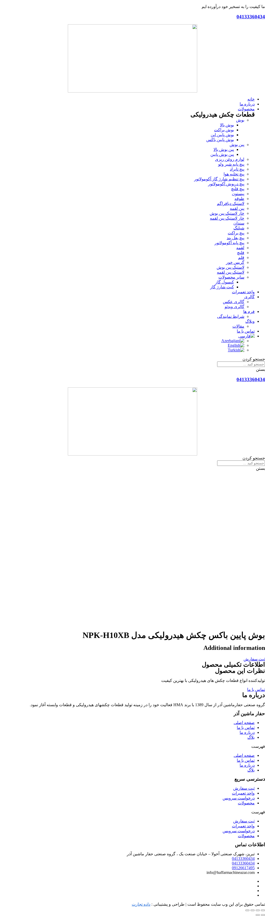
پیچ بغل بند (235, 238)
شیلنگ (238, 228)
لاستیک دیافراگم (230, 203)
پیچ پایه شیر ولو (231, 164)
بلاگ (251, 737)
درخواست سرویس (239, 798)
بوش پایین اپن (222, 135)
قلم (241, 257)
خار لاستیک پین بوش (227, 213)
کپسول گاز (224, 282)
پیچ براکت (236, 233)
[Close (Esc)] (263, 910)
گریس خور (235, 262)
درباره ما (247, 732)
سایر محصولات (231, 277)
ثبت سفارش (244, 788)
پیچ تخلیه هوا (234, 174)
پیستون (238, 193)
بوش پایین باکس (220, 139)
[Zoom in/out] (247, 910)
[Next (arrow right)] (258, 915)
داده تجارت (141, 904)
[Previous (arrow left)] (263, 915)
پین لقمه (237, 208)
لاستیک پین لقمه (230, 272)
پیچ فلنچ (237, 189)
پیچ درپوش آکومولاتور (226, 184)
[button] (254, 659)
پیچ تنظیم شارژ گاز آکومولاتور (219, 179)
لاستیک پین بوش (230, 267)
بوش (240, 120)
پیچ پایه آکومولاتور (229, 243)
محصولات (246, 803)
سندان (238, 223)
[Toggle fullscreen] (253, 910)
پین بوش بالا (224, 149)
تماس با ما (246, 727)
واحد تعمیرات (243, 793)
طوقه (239, 198)
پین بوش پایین (222, 154)
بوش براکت (224, 130)
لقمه (240, 247)
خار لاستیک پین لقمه (227, 218)
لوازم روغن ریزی (229, 159)
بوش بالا (227, 125)
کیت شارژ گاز (222, 287)
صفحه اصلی (244, 722)
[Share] (258, 910)
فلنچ (240, 252)
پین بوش (237, 144)
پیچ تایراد (237, 169)
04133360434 (251, 16)
